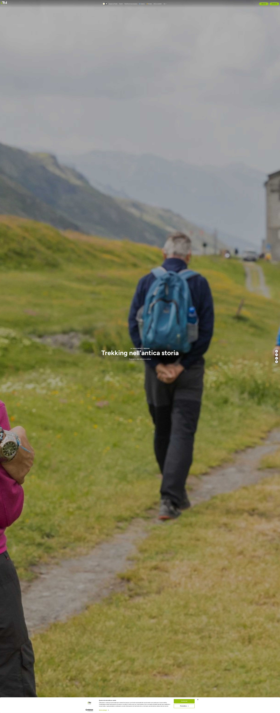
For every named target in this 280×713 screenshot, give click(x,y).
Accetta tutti (184, 701)
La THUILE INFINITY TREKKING (140, 348)
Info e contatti (158, 4)
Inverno (143, 4)
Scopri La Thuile (113, 4)
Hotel (264, 3)
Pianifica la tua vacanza (131, 4)
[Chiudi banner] (197, 699)
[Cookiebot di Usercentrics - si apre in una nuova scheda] (89, 710)
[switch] (105, 3)
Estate (150, 4)
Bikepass (275, 3)
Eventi (121, 4)
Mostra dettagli (103, 710)
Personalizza (183, 706)
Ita (164, 4)
